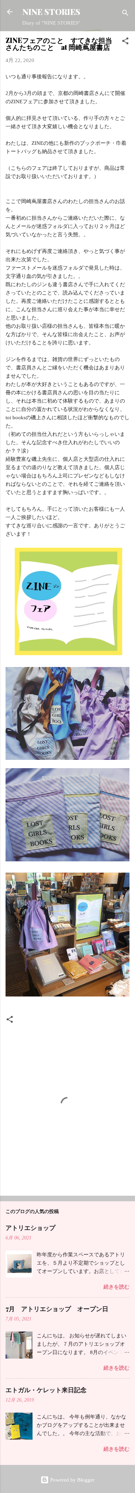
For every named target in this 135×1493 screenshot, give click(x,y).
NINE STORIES (51, 11)
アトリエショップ (30, 1227)
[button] (125, 42)
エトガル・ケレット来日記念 (46, 1390)
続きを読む (116, 1287)
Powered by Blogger (71, 1480)
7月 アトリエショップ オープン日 (57, 1309)
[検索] (125, 14)
